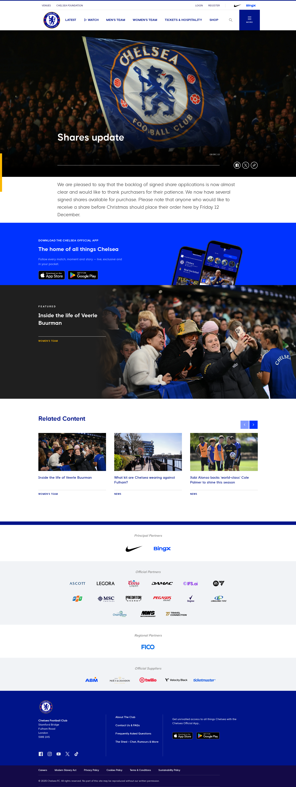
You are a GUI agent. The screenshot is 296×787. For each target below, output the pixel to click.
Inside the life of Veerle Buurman (65, 477)
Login (199, 5)
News (117, 494)
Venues (46, 5)
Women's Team (145, 20)
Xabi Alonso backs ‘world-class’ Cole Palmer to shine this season (219, 480)
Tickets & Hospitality (183, 20)
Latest (70, 20)
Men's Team (115, 20)
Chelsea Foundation (69, 5)
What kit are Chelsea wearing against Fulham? (144, 480)
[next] (253, 425)
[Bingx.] (251, 5)
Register (214, 5)
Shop (213, 20)
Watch (93, 20)
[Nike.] (237, 5)
